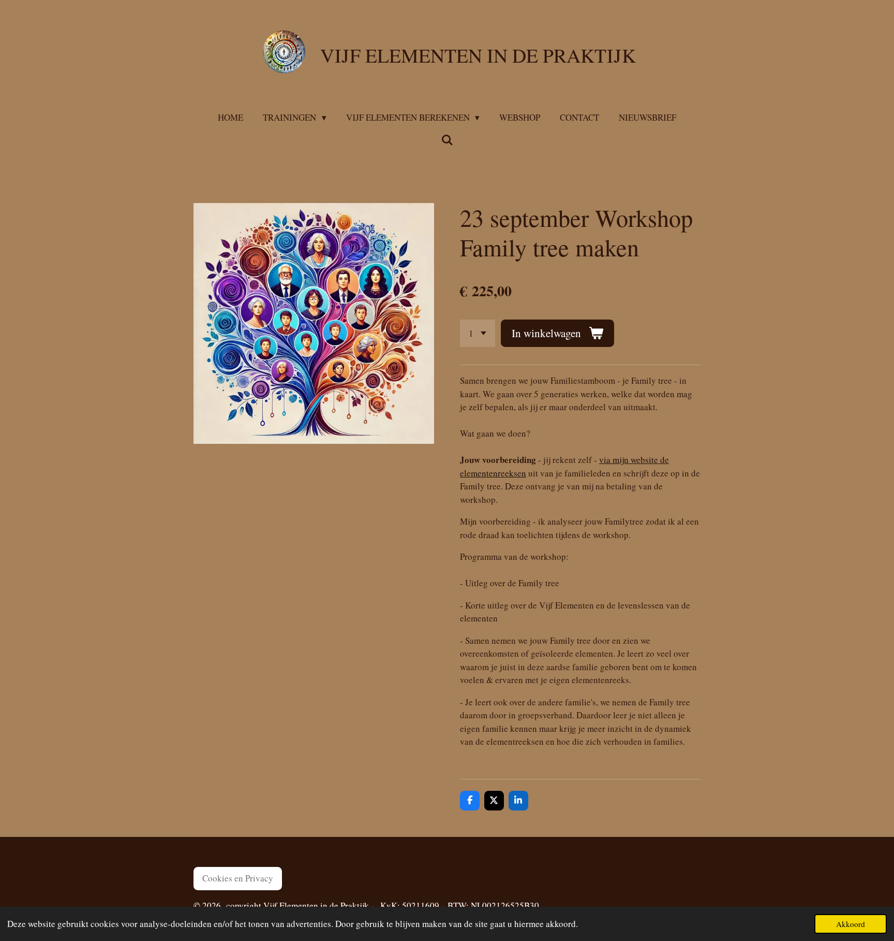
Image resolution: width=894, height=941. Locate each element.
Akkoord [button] (850, 924)
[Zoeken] (447, 140)
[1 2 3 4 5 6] (477, 333)
